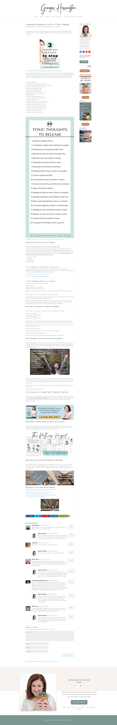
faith (32, 469)
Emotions (59, 460)
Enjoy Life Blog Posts (48, 26)
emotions (72, 251)
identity (68, 467)
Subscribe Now (84, 61)
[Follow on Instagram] (74, 686)
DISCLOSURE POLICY (69, 720)
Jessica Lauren (35, 559)
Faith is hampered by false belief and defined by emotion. (37, 276)
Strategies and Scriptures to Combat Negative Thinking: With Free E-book (41, 495)
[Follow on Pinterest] (83, 686)
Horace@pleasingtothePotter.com (40, 580)
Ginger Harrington (31, 26)
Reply (71, 526)
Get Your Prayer (79, 702)
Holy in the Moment (62, 464)
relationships (28, 34)
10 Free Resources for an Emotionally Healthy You (36, 496)
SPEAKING (48, 16)
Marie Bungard (35, 525)
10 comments (57, 26)
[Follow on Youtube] (80, 686)
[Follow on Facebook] (77, 686)
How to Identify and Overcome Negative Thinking (36, 493)
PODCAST (59, 16)
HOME (36, 16)
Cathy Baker (35, 542)
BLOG (53, 16)
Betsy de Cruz (35, 606)
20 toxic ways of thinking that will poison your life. (49, 73)
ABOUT (41, 16)
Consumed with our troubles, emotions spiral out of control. (38, 274)
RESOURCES (72, 16)
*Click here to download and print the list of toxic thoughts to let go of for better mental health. (45, 239)
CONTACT (80, 16)
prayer (71, 426)
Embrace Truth (39, 26)
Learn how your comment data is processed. (51, 661)
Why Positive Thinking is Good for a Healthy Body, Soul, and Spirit (39, 491)
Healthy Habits (41, 422)
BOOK (66, 16)
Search (89, 66)
